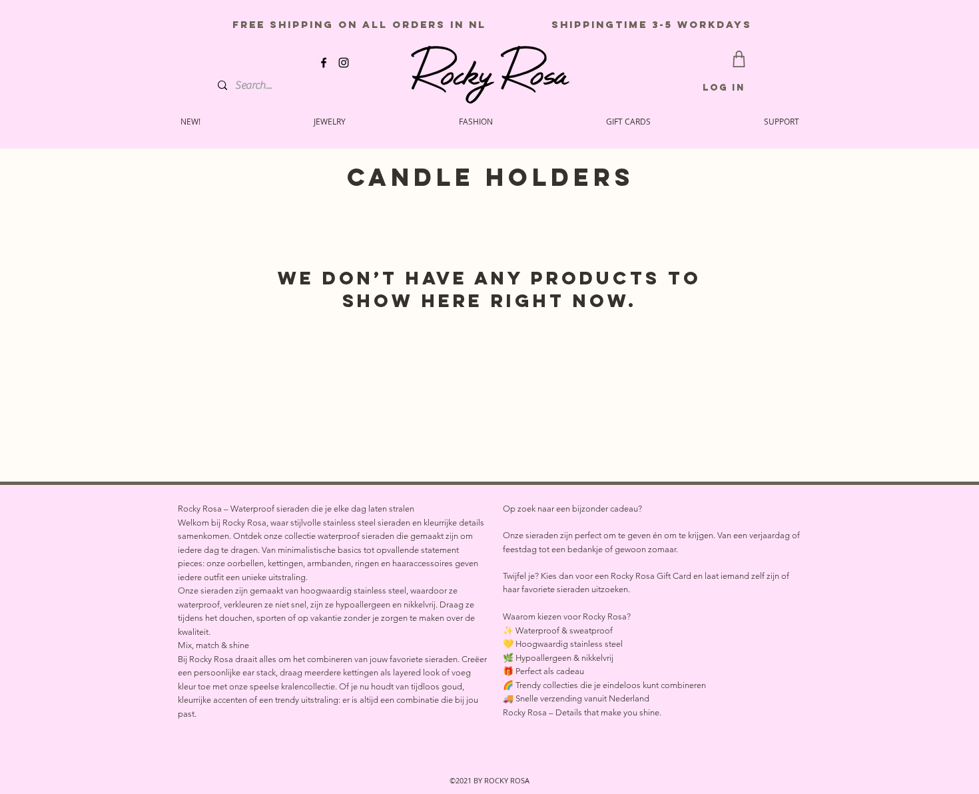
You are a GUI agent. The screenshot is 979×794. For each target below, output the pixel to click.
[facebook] (323, 62)
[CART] (739, 59)
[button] (781, 121)
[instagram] (343, 62)
